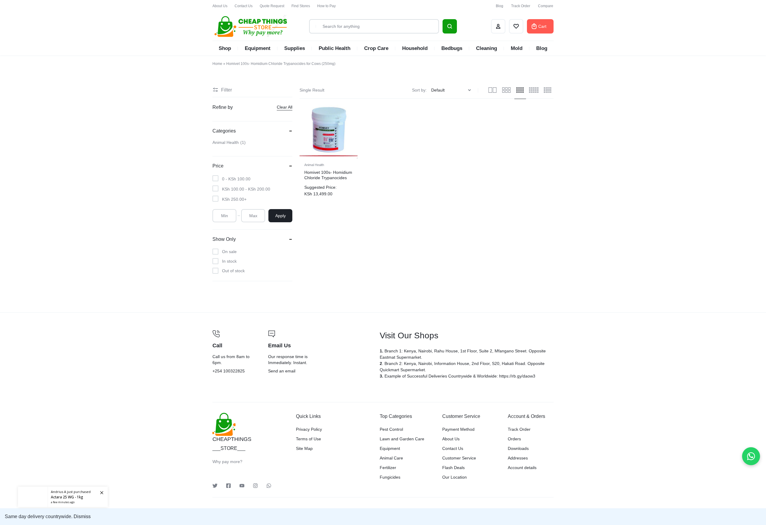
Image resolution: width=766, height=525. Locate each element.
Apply (280, 215)
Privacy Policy (309, 429)
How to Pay (326, 6)
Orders (514, 438)
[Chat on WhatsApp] (751, 456)
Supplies (294, 48)
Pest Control (391, 429)
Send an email (320, 352)
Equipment (257, 48)
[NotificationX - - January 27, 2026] (63, 492)
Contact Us (244, 6)
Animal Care (391, 458)
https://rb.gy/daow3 (517, 376)
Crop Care (376, 48)
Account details (522, 467)
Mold (516, 48)
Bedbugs (451, 48)
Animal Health (314, 165)
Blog (499, 6)
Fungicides (390, 477)
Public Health (334, 48)
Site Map (304, 448)
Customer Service (459, 458)
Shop (225, 48)
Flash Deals (453, 467)
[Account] (498, 26)
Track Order (520, 6)
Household (415, 48)
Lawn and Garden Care (402, 438)
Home (217, 64)
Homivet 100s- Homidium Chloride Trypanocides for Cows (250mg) (328, 177)
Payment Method (458, 429)
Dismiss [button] (82, 516)
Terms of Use (308, 438)
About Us (219, 6)
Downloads (518, 448)
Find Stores (300, 6)
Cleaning (486, 48)
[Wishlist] (516, 26)
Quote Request (272, 6)
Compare (545, 6)
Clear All (284, 107)
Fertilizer (388, 467)
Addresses (518, 458)
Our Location (454, 477)
